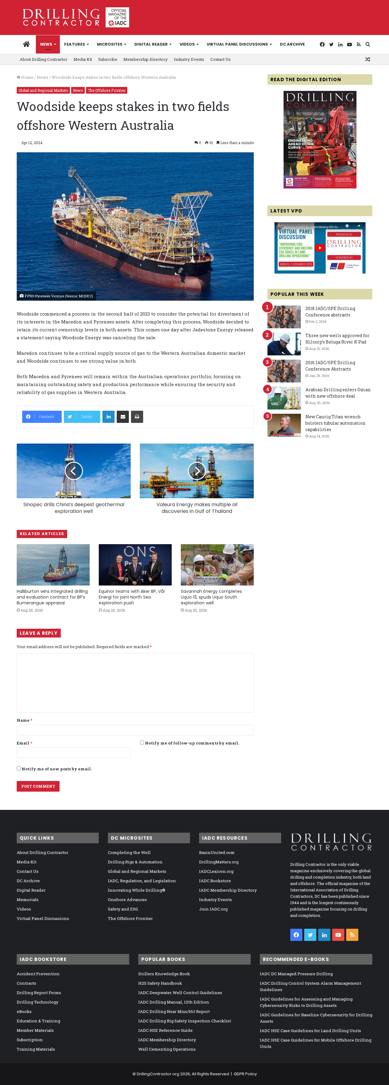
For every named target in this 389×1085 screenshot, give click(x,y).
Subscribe (107, 59)
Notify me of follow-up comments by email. (192, 743)
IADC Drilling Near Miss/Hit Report (174, 1011)
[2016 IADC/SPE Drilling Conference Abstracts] (284, 371)
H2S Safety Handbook (160, 983)
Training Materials (36, 1049)
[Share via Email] (123, 417)
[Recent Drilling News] (320, 187)
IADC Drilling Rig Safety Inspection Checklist (184, 1021)
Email (24, 743)
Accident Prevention (38, 973)
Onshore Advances (127, 899)
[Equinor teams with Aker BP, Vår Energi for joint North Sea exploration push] (135, 564)
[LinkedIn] (108, 417)
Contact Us (220, 59)
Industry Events (189, 59)
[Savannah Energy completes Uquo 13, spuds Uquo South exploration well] (217, 564)
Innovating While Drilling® (136, 890)
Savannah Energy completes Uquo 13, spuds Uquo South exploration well (211, 597)
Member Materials (35, 1030)
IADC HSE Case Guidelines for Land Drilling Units (310, 1030)
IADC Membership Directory (228, 890)
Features (74, 44)
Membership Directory (145, 59)
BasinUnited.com (217, 852)
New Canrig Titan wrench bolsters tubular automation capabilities (335, 423)
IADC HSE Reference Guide (165, 1030)
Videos (187, 44)
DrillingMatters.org (219, 862)
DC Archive (292, 44)
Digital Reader (151, 44)
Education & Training (38, 1021)
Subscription (30, 1039)
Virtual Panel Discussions (237, 44)
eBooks (24, 1011)
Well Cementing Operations (167, 1049)
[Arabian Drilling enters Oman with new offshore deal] (284, 398)
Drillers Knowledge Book (164, 973)
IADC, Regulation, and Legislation (142, 880)
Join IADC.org (213, 909)
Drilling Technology (37, 1002)
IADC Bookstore (215, 880)
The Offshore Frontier (107, 90)
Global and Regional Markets (43, 90)
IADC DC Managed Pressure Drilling (296, 973)
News (46, 44)
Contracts (26, 983)
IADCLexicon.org (216, 871)
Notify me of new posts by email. (57, 769)
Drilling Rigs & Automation (135, 862)
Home (26, 77)
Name (24, 720)
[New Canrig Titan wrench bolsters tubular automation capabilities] (284, 425)
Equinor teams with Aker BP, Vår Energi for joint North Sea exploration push (132, 597)
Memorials (28, 899)
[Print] (137, 417)
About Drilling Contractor (43, 59)
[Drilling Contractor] (73, 17)
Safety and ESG (123, 909)
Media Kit (83, 59)
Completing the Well (129, 852)
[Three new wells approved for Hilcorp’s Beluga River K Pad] (284, 344)
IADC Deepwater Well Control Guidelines (180, 992)
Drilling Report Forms (39, 992)
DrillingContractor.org (158, 1074)
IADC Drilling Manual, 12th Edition (173, 1002)
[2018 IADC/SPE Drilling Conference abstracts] (284, 317)
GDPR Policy (245, 1074)
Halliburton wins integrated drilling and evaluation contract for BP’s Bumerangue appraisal (52, 597)
